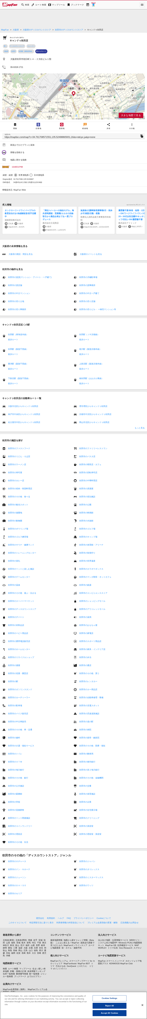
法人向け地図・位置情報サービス (113, 940)
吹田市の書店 (85, 665)
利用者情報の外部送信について (70, 922)
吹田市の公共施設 (16, 786)
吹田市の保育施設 (87, 794)
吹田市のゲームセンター (19, 577)
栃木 (24, 943)
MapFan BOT (84, 963)
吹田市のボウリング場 (18, 529)
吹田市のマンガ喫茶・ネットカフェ (95, 577)
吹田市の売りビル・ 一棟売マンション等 (97, 309)
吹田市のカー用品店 (88, 689)
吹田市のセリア (15, 893)
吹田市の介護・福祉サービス (21, 746)
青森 (30, 940)
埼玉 (34, 943)
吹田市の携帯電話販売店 (19, 641)
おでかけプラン (34, 976)
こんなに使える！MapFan (67, 943)
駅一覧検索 (34, 974)
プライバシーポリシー (84, 918)
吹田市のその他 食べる (19, 496)
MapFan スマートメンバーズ (111, 961)
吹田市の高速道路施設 (89, 713)
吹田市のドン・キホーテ (19, 869)
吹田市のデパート (16, 617)
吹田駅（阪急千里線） (18, 349)
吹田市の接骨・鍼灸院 (89, 737)
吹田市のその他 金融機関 (91, 778)
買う (5, 46)
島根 (15, 950)
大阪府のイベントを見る (90, 254)
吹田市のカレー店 (16, 480)
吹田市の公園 (85, 504)
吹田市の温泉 (14, 585)
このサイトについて (17, 922)
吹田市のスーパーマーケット (21, 601)
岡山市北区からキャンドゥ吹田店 (94, 422)
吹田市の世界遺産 (87, 561)
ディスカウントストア (17, 46)
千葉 (39, 943)
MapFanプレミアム (59, 961)
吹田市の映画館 (86, 513)
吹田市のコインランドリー (20, 826)
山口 (31, 950)
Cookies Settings (109, 998)
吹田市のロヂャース (17, 861)
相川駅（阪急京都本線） (90, 349)
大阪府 (16, 30)
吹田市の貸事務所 (87, 285)
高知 (8, 953)
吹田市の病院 (85, 729)
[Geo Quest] (93, 5)
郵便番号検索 (22, 974)
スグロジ (138, 948)
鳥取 (10, 950)
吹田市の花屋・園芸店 (18, 673)
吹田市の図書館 (15, 794)
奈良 (41, 948)
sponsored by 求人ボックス (136, 204)
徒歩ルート (13, 339)
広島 (26, 950)
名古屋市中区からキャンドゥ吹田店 (24, 422)
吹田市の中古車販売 (17, 721)
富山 (17, 945)
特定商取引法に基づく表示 (41, 922)
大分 (34, 953)
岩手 (35, 940)
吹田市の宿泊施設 (87, 496)
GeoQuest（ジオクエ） (77, 966)
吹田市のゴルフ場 (87, 529)
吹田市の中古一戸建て (89, 293)
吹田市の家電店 (86, 633)
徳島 (36, 950)
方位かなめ (61, 966)
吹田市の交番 (85, 786)
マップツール (25, 968)
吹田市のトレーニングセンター (22, 553)
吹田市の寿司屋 (15, 472)
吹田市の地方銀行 (16, 770)
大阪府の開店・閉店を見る (20, 254)
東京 (44, 943)
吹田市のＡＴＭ (15, 762)
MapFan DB (110, 945)
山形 (8, 943)
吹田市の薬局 (85, 617)
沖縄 (8, 955)
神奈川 (6, 945)
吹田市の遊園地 (15, 513)
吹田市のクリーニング (89, 818)
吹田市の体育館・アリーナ (91, 545)
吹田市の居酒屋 (86, 488)
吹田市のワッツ (86, 885)
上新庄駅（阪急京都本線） (91, 364)
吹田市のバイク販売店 (18, 713)
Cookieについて (104, 918)
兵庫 (36, 948)
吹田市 (13, 51)
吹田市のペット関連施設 (19, 818)
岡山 (20, 950)
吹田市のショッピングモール (92, 601)
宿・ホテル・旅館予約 (72, 948)
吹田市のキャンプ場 (88, 537)
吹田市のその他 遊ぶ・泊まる (22, 593)
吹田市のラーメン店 (17, 464)
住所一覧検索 (9, 974)
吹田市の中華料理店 (88, 480)
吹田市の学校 (14, 802)
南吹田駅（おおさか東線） (91, 378)
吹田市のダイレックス (89, 869)
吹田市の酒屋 (14, 665)
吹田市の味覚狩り (87, 553)
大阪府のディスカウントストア (37, 30)
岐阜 (43, 945)
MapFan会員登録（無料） (15, 989)
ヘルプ (61, 918)
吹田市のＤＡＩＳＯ (17, 885)
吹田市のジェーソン (17, 877)
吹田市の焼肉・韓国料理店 (20, 488)
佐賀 (18, 953)
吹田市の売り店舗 (87, 301)
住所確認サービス (125, 945)
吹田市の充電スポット (89, 705)
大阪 (26, 948)
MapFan (5, 30)
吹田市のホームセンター (19, 649)
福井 (28, 945)
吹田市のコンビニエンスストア (93, 593)
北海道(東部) (8, 940)
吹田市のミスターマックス (91, 877)
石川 (22, 945)
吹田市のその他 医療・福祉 (92, 746)
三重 (15, 948)
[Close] (142, 1005)
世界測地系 (24, 175)
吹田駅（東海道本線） (26, 51)
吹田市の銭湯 (85, 585)
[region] (73, 96)
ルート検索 (13, 968)
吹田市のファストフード (19, 448)
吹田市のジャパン (87, 861)
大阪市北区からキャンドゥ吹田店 (23, 406)
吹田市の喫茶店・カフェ (90, 464)
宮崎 (39, 953)
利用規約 (51, 918)
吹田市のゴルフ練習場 (18, 537)
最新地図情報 (56, 940)
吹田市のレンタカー (88, 681)
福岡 (13, 953)
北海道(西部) (21, 940)
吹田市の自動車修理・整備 (91, 697)
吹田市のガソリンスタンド (20, 689)
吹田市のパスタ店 (87, 456)
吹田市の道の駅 (86, 721)
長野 (38, 945)
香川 (41, 950)
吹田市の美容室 (86, 826)
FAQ (69, 918)
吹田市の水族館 (86, 521)
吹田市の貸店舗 (15, 285)
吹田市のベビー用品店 (18, 633)
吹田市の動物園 (15, 521)
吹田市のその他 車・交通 (20, 729)
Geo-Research (125, 948)
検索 (5, 968)
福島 (13, 943)
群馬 (29, 943)
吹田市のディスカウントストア (69, 30)
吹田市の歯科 (14, 737)
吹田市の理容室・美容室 (90, 834)
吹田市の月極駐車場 (88, 277)
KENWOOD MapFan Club (121, 963)
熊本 (29, 953)
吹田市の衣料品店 (16, 625)
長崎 (24, 953)
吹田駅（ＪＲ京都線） (89, 334)
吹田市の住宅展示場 (88, 810)
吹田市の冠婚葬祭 (16, 810)
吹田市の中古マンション (19, 293)
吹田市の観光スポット (18, 504)
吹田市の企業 (85, 802)
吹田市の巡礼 (14, 561)
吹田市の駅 (13, 681)
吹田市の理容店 (15, 834)
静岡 (5, 948)
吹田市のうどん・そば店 (19, 456)
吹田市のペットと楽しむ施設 (21, 569)
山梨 (33, 945)
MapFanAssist (70, 963)
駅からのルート (41, 51)
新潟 (12, 945)
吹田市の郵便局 (86, 754)
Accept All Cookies (109, 1013)
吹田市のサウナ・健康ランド (21, 545)
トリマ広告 (113, 948)
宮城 (40, 940)
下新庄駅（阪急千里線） (19, 378)
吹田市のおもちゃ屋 (88, 625)
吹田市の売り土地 (16, 301)
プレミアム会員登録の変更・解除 (102, 922)
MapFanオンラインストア (75, 945)
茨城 (18, 943)
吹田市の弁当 (85, 657)
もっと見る (140, 428)
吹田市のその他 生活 (18, 842)
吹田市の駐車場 (15, 705)
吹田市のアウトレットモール (92, 609)
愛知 (10, 948)
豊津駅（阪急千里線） (18, 364)
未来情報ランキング (36, 971)
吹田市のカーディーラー (19, 697)
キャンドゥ (31, 46)
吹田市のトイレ (15, 754)
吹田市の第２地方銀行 (89, 770)
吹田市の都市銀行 (87, 762)
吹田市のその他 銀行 (18, 778)
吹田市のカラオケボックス (91, 569)
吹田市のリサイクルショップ (21, 657)
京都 (31, 948)
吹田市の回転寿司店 (88, 472)
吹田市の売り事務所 (17, 309)
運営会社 (40, 918)
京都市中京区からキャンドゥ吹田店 (95, 414)
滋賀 (20, 948)
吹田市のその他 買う (89, 673)
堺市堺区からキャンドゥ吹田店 (93, 406)
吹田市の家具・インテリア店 (92, 649)
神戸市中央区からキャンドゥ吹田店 (24, 414)
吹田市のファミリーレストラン (93, 448)
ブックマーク (20, 976)
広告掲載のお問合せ (129, 922)
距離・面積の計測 (18, 971)
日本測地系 (39, 175)
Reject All (109, 1006)
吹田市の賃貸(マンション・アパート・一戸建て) (30, 277)
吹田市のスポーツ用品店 (90, 641)
